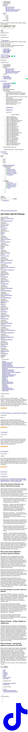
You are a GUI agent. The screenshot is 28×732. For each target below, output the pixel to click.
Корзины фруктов (12, 183)
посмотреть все (4, 476)
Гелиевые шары (11, 186)
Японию (7, 481)
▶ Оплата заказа (10, 8)
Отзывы (5, 674)
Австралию (12, 478)
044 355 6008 (6, 49)
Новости (5, 672)
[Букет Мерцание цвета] (6, 323)
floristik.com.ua (9, 109)
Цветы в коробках (12, 173)
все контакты (6, 52)
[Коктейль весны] (5, 351)
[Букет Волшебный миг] (6, 295)
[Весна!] (3, 246)
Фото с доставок (7, 677)
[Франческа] (4, 302)
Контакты (5, 4)
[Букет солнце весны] (6, 239)
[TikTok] (15, 730)
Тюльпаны (10, 174)
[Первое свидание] (5, 316)
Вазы (9, 187)
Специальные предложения (9, 690)
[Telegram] (14, 56)
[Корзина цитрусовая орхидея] (8, 330)
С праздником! (4, 432)
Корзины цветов (12, 170)
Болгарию (23, 478)
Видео (4, 676)
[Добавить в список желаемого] (4, 345)
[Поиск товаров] (2, 31)
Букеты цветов (11, 169)
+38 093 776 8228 (4, 55)
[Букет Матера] (4, 344)
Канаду (21, 479)
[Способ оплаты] (4, 667)
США (24, 479)
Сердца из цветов (12, 172)
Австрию (18, 478)
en (7, 20)
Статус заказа (7, 3)
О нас (4, 670)
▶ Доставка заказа (10, 7)
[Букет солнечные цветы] (7, 260)
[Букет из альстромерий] (6, 288)
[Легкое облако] (4, 225)
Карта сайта (6, 678)
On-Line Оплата (7, 1)
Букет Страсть (4, 471)
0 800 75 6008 (6, 51)
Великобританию (5, 479)
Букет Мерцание (4, 451)
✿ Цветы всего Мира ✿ (8, 165)
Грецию (16, 479)
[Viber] (9, 56)
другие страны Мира (16, 481)
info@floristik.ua (9, 107)
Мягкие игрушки (12, 185)
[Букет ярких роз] (5, 274)
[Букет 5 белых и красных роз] (8, 267)
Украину (3, 481)
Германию (11, 479)
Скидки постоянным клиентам (10, 691)
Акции (4, 689)
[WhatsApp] (12, 56)
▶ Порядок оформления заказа (13, 9)
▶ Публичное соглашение (12, 10)
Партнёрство (6, 684)
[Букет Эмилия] (4, 309)
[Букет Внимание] (5, 281)
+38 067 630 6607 (7, 50)
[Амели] (3, 232)
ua (6, 20)
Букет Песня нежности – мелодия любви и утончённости (14, 413)
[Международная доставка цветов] (9, 210)
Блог (4, 671)
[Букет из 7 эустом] (5, 253)
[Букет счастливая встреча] (7, 218)
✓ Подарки (6, 180)
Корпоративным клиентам (9, 683)
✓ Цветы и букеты (7, 166)
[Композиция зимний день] (7, 337)
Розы (9, 168)
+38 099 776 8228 (4, 56)
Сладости (10, 182)
